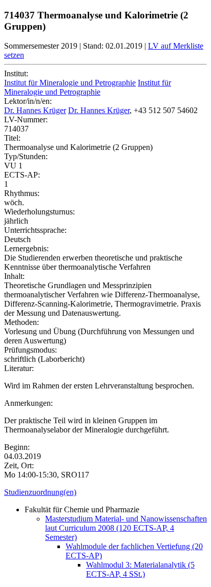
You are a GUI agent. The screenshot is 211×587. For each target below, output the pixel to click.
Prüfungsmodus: (30, 349)
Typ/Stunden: (26, 156)
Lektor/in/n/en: (28, 101)
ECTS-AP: (22, 174)
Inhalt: (14, 276)
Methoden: (21, 322)
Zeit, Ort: (19, 465)
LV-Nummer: (26, 119)
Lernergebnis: (26, 248)
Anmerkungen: (28, 403)
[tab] (105, 492)
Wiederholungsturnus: (39, 211)
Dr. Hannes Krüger (35, 110)
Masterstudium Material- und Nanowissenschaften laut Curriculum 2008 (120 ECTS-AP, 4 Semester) (126, 527)
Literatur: (19, 368)
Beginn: (17, 447)
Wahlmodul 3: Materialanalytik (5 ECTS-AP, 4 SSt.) (140, 569)
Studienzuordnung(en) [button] (40, 492)
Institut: (16, 73)
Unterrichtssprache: (35, 230)
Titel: (12, 138)
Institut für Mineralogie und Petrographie (70, 82)
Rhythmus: (21, 193)
